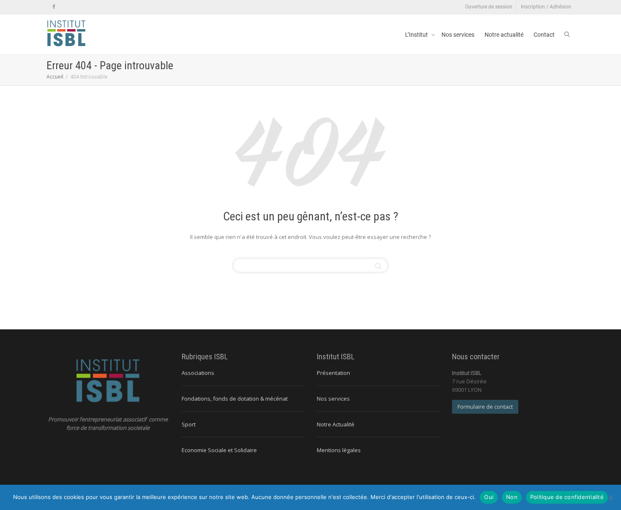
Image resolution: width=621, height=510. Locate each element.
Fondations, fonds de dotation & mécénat (235, 398)
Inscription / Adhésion (546, 7)
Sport (189, 424)
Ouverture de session (488, 7)
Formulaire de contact (485, 406)
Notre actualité (504, 34)
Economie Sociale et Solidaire (219, 450)
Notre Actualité (335, 424)
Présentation (333, 373)
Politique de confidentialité (567, 497)
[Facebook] (54, 7)
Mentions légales (339, 450)
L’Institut (417, 34)
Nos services (457, 34)
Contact (544, 34)
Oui (488, 497)
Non (512, 497)
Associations (198, 373)
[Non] (610, 497)
